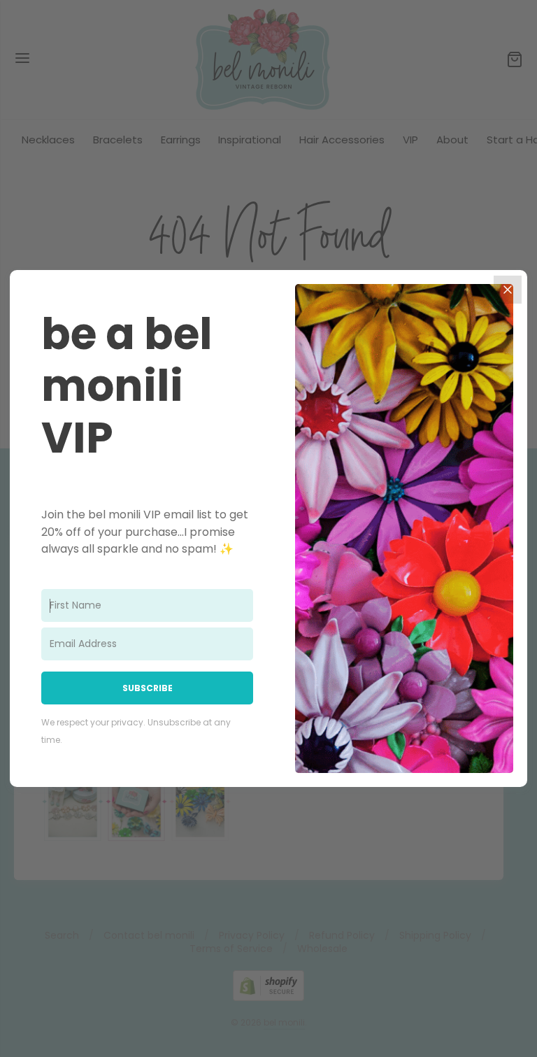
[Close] (508, 290)
